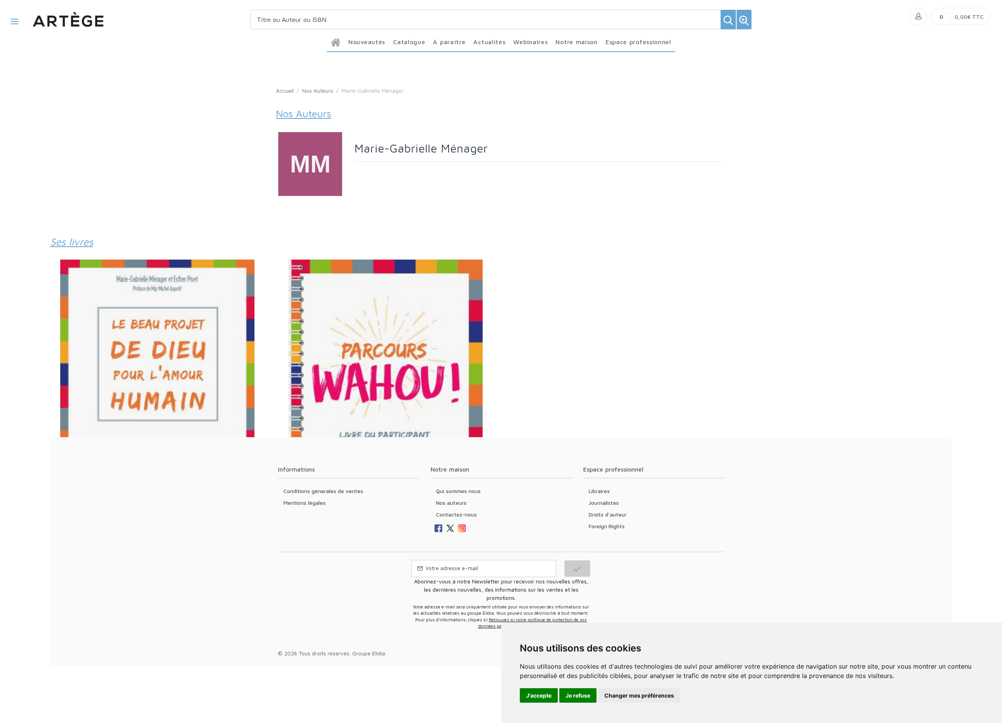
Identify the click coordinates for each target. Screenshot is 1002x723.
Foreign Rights (607, 526)
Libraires (599, 491)
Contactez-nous (456, 514)
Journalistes (604, 502)
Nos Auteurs (317, 90)
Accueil (285, 90)
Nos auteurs (451, 502)
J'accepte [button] (538, 695)
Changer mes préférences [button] (639, 695)
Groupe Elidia (368, 653)
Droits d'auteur (608, 514)
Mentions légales (304, 502)
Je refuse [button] (578, 695)
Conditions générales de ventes (323, 491)
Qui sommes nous (458, 491)
